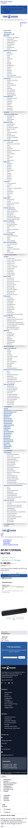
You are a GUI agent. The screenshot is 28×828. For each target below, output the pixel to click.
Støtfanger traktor (11, 320)
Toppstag (9, 184)
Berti (8, 371)
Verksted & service (10, 717)
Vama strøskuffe (11, 462)
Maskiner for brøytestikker (13, 472)
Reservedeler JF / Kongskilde (14, 76)
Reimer (8, 239)
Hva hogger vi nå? (9, 34)
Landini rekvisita (11, 222)
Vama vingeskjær (11, 470)
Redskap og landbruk (10, 50)
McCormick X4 (10, 279)
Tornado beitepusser (12, 396)
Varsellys (9, 168)
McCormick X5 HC (11, 284)
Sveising (7, 724)
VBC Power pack (11, 382)
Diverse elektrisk (11, 135)
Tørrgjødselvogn (11, 309)
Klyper (6, 408)
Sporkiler (9, 147)
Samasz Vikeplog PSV (12, 477)
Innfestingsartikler (11, 209)
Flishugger (9, 70)
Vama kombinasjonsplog (13, 454)
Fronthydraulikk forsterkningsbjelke (15, 324)
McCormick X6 (10, 286)
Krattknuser (10, 101)
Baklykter (9, 166)
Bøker (8, 230)
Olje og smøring (11, 153)
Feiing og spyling (9, 500)
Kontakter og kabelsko (12, 137)
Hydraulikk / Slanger (10, 721)
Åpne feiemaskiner (11, 510)
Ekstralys (9, 175)
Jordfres (9, 62)
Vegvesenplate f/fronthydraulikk (15, 322)
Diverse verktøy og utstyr (13, 219)
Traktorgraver (10, 39)
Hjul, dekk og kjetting (10, 242)
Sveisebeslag (10, 335)
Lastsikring (9, 88)
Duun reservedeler (11, 75)
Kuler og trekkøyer (11, 85)
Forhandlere (7, 6)
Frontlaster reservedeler (13, 37)
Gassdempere (10, 160)
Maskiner (6, 36)
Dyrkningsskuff (8, 440)
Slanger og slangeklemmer (13, 150)
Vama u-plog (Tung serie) (13, 457)
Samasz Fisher (10, 404)
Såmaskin (9, 63)
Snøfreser (9, 103)
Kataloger (14, 6)
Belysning (7, 162)
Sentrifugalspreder (11, 480)
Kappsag (9, 351)
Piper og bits (10, 214)
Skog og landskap (9, 346)
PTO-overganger (11, 240)
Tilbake (3, 776)
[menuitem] (14, 779)
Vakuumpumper (11, 93)
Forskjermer (10, 148)
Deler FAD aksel (11, 91)
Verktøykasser (10, 212)
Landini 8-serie (11, 268)
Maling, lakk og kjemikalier (13, 143)
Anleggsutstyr (8, 406)
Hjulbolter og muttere (12, 80)
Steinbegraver (10, 386)
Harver (8, 55)
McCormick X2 (10, 278)
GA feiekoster (8, 433)
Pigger (8, 250)
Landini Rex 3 (10, 269)
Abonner (22, 657)
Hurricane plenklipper (12, 394)
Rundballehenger (11, 304)
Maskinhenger (10, 301)
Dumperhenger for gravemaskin (15, 314)
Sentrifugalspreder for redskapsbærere (17, 483)
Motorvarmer (10, 125)
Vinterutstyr (10, 106)
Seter (8, 158)
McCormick (7, 276)
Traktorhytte (10, 142)
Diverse (9, 86)
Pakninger (9, 152)
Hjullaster (9, 45)
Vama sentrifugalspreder (13, 467)
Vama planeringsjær (12, 399)
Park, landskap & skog (11, 704)
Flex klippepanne (11, 391)
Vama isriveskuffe (11, 464)
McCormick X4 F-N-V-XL (13, 281)
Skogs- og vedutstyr (10, 348)
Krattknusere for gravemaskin (14, 381)
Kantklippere (10, 376)
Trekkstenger (10, 191)
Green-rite (9, 392)
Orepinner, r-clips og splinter (14, 188)
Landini (6, 256)
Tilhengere (7, 78)
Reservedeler (7, 30)
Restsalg (6, 525)
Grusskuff (7, 443)
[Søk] (2, 19)
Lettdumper (10, 297)
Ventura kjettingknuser (12, 374)
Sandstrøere (10, 109)
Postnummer (20, 587)
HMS (8, 227)
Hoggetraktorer (9, 707)
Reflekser (9, 178)
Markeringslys (10, 170)
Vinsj (8, 60)
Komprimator (8, 418)
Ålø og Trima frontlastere (13, 329)
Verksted (20, 6)
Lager (8, 145)
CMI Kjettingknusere (12, 379)
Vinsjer (8, 350)
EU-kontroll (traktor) (10, 722)
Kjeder (8, 237)
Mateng (9, 373)
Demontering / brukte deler (12, 728)
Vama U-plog (10, 456)
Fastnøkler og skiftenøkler (13, 217)
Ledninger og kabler (12, 132)
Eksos (8, 155)
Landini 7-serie (10, 265)
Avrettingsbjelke (9, 431)
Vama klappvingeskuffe (13, 460)
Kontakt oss (4, 734)
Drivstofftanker (10, 116)
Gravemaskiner (10, 42)
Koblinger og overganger (13, 203)
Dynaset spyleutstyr (12, 513)
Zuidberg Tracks (11, 317)
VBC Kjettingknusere (12, 377)
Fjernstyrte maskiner (12, 389)
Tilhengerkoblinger (11, 95)
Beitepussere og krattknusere (13, 369)
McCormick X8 (10, 292)
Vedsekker (9, 364)
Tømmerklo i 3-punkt (12, 356)
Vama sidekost (10, 402)
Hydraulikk (7, 198)
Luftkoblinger (10, 83)
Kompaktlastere (11, 44)
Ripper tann (7, 445)
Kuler (8, 194)
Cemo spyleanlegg (11, 518)
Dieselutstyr (10, 157)
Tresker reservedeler (12, 40)
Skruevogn (9, 311)
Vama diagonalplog (11, 459)
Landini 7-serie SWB (12, 266)
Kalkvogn (9, 67)
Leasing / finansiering (11, 726)
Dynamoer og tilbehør (12, 127)
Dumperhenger (10, 299)
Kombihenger (10, 312)
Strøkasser (9, 117)
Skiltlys (8, 171)
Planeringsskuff (8, 441)
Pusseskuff (7, 436)
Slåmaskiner (10, 54)
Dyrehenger (10, 302)
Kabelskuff (7, 438)
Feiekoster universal (12, 98)
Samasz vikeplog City (12, 475)
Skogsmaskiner (10, 47)
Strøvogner (9, 120)
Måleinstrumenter (11, 216)
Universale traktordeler (11, 140)
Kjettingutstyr (10, 252)
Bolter (8, 186)
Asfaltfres (7, 417)
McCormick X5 (10, 283)
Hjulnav (9, 81)
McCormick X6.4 (11, 288)
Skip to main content (6, 1)
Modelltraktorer (11, 226)
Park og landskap (9, 384)
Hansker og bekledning (12, 229)
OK (2, 826)
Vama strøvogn (10, 465)
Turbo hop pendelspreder (13, 397)
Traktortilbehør (8, 316)
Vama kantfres (8, 422)
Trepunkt (6, 181)
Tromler (9, 68)
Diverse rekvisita (9, 221)
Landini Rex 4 (10, 271)
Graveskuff (7, 435)
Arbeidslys (9, 163)
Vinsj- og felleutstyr (12, 361)
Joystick (9, 206)
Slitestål (9, 52)
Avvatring (9, 189)
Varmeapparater (11, 124)
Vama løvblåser (11, 400)
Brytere (9, 139)
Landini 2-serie (10, 258)
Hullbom (9, 196)
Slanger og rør (10, 204)
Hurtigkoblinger (10, 199)
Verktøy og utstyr (9, 208)
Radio (8, 130)
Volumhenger (10, 306)
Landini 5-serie (11, 261)
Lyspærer (9, 173)
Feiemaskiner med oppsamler (14, 505)
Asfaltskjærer (8, 446)
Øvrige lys (9, 180)
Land (8, 585)
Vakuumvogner (10, 307)
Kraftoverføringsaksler (12, 235)
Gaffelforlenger (11, 342)
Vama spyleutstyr (11, 515)
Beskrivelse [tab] (4, 632)
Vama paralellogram (12, 325)
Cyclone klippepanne (12, 387)
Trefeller (9, 353)
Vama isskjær (10, 469)
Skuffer (8, 337)
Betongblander (8, 420)
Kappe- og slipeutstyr (12, 211)
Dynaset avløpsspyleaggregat (14, 516)
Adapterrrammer (11, 340)
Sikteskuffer (7, 415)
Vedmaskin (9, 58)
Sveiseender (10, 193)
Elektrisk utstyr (8, 122)
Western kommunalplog (13, 479)
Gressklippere (10, 65)
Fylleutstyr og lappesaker (13, 249)
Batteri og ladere (11, 129)
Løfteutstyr (9, 332)
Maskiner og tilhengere (10, 254)
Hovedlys (9, 165)
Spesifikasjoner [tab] (5, 633)
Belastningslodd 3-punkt (13, 327)
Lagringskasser (10, 119)
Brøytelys (9, 176)
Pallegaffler (10, 338)
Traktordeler (8, 32)
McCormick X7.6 (11, 291)
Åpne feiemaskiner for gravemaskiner (16, 511)
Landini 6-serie (11, 263)
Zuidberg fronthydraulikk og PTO (15, 319)
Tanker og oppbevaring (11, 114)
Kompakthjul (10, 247)
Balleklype (9, 343)
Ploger (8, 57)
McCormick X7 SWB (12, 289)
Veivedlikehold (8, 96)
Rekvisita (6, 112)
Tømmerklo (9, 355)
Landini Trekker (10, 273)
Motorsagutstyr (11, 363)
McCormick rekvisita (12, 224)
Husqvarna (9, 73)
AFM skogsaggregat (12, 368)
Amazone (9, 72)
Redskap (6, 330)
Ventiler (9, 201)
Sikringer (9, 134)
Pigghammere (8, 413)
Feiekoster (9, 99)
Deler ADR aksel (11, 90)
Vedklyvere (9, 358)
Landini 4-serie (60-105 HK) (14, 260)
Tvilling (8, 245)
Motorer (9, 49)
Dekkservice (8, 719)
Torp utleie (24, 7)
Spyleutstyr (10, 108)
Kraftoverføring (8, 234)
